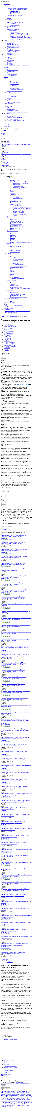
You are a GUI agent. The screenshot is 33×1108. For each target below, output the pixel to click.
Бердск (27, 1091)
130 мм (6, 514)
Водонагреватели (11, 26)
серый (26, 403)
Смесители (13, 23)
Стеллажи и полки (11, 100)
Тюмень (7, 1103)
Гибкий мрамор (11, 109)
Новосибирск (16, 1098)
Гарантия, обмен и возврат (23, 311)
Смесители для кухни (15, 88)
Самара (18, 1102)
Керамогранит (10, 71)
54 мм (9, 509)
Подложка (9, 63)
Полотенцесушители (12, 27)
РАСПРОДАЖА (8, 126)
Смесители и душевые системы (15, 22)
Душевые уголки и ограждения (18, 9)
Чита (22, 1105)
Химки (12, 1105)
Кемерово (3, 1095)
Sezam (14, 371)
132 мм (18, 514)
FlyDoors (6, 371)
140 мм (10, 515)
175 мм (12, 519)
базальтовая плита (7, 481)
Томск (3, 1103)
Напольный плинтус (12, 64)
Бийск (2, 1092)
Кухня (8, 79)
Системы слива (14, 32)
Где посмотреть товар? (10, 311)
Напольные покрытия (9, 54)
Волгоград (27, 1092)
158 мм (8, 517)
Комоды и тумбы (11, 96)
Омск (14, 1099)
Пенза (2, 1101)
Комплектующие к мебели (14, 102)
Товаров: (3, 149)
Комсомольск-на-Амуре (12, 1095)
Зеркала (9, 98)
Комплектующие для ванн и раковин (19, 33)
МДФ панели (10, 107)
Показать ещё (4, 959)
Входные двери (11, 43)
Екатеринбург (15, 1094)
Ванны (8, 16)
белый (11, 407)
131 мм (12, 514)
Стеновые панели (8, 103)
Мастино (4, 372)
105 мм (16, 511)
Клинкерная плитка (12, 75)
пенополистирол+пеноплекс (19, 485)
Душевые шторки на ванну (17, 13)
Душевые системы (14, 25)
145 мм (22, 515)
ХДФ (14, 450)
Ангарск (8, 1091)
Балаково (18, 1091)
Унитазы (9, 18)
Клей (8, 124)
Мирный (14, 1096)
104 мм (10, 511)
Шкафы (9, 92)
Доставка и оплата (8, 308)
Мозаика (9, 72)
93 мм (29, 519)
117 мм (8, 512)
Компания (6, 1064)
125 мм (20, 512)
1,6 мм (9, 385)
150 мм (2, 517)
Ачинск (13, 1091)
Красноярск (28, 1095)
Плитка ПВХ (10, 60)
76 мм (14, 509)
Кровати (9, 93)
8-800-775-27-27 (5, 163)
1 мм (15, 384)
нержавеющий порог (20, 525)
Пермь (5, 1101)
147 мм (27, 515)
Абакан (4, 1091)
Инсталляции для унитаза (13, 29)
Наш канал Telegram (6, 1043)
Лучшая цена (5, 365)
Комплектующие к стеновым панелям (17, 112)
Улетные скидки (26, 365)
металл (9, 426)
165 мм (26, 517)
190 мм (23, 519)
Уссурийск (18, 1103)
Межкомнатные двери (12, 44)
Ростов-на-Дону (5, 1102)
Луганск (8, 1096)
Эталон (15, 374)
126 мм (25, 512)
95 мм (30, 509)
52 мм (4, 509)
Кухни (11, 81)
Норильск (3, 1099)
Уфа (23, 1103)
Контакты (6, 313)
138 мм (4, 515)
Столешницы (13, 85)
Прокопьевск (26, 1101)
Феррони (28, 372)
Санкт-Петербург (24, 1102)
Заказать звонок (5, 165)
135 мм (23, 514)
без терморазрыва (7, 397)
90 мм (24, 509)
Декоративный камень (12, 110)
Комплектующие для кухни (17, 89)
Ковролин (9, 61)
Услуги (5, 304)
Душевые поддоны (15, 12)
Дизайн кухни (18, 305)
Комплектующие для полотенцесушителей (21, 37)
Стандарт (19, 372)
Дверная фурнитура (12, 51)
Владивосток (20, 1092)
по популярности (5, 529)
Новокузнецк (9, 1098)
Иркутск (9, 141)
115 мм (2, 512)
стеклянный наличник (6, 525)
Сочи (30, 1102)
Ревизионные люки (12, 74)
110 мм (27, 511)
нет (7, 400)
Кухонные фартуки (15, 86)
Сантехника (7, 4)
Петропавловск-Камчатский (15, 1101)
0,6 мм (4, 384)
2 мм (14, 385)
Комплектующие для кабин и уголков (20, 39)
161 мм (20, 517)
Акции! (6, 306)
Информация (7, 309)
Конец (11, 962)
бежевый (4, 403)
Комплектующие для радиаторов (15, 120)
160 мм (14, 517)
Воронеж (3, 1094)
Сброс (2, 1088)
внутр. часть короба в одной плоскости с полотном (15, 523)
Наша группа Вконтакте (7, 1040)
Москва (19, 1096)
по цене (3, 530)
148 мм (4, 520)
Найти (17, 128)
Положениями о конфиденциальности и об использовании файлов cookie (15, 1083)
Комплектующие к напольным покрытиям (18, 65)
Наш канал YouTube (6, 1042)
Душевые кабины (11, 6)
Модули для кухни (15, 82)
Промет (13, 372)
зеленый (11, 403)
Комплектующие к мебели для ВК (19, 34)
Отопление (7, 113)
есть (3, 491)
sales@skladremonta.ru (6, 1074)
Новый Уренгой (25, 1098)
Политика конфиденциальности (9, 1039)
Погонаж (9, 53)
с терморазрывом (18, 397)
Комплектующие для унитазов (18, 36)
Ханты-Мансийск (5, 1105)
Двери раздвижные (12, 49)
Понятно (3, 1085)
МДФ (3, 426)
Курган (2, 1096)
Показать (8, 1088)
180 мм (18, 519)
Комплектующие (11, 30)
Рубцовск (11, 1102)
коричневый (19, 403)
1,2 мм (19, 384)
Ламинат (9, 57)
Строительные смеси (9, 122)
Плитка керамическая (12, 70)
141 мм (16, 515)
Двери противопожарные (13, 50)
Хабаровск (28, 1103)
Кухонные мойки (11, 20)
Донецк (9, 1094)
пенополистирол (5, 485)
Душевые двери (14, 11)
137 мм (29, 514)
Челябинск (18, 1105)
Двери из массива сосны (13, 46)
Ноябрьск (8, 1099)
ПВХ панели (10, 106)
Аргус (19, 371)
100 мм (4, 511)
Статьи (5, 312)
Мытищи (23, 1096)
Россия (4, 368)
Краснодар (21, 1095)
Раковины (9, 19)
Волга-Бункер (26, 371)
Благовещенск (8, 1092)
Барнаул (23, 1091)
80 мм (19, 509)
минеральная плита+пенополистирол (15, 484)
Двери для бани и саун (13, 47)
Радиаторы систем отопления (14, 117)
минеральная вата (16, 482)
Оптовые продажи (12, 312)
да (3, 400)
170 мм (6, 519)
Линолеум (9, 58)
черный (3, 404)
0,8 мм (9, 384)
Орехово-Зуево (25, 1099)
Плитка (6, 67)
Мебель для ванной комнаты (14, 15)
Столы (8, 99)
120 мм (14, 512)
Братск (13, 1092)
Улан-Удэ (13, 1103)
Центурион (6, 374)
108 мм (22, 511)
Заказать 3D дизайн (9, 305)
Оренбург (18, 1099)
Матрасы (9, 95)
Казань (29, 1094)
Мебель (6, 77)
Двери (5, 40)
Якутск (10, 1106)
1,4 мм (25, 384)
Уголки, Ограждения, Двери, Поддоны (17, 8)
